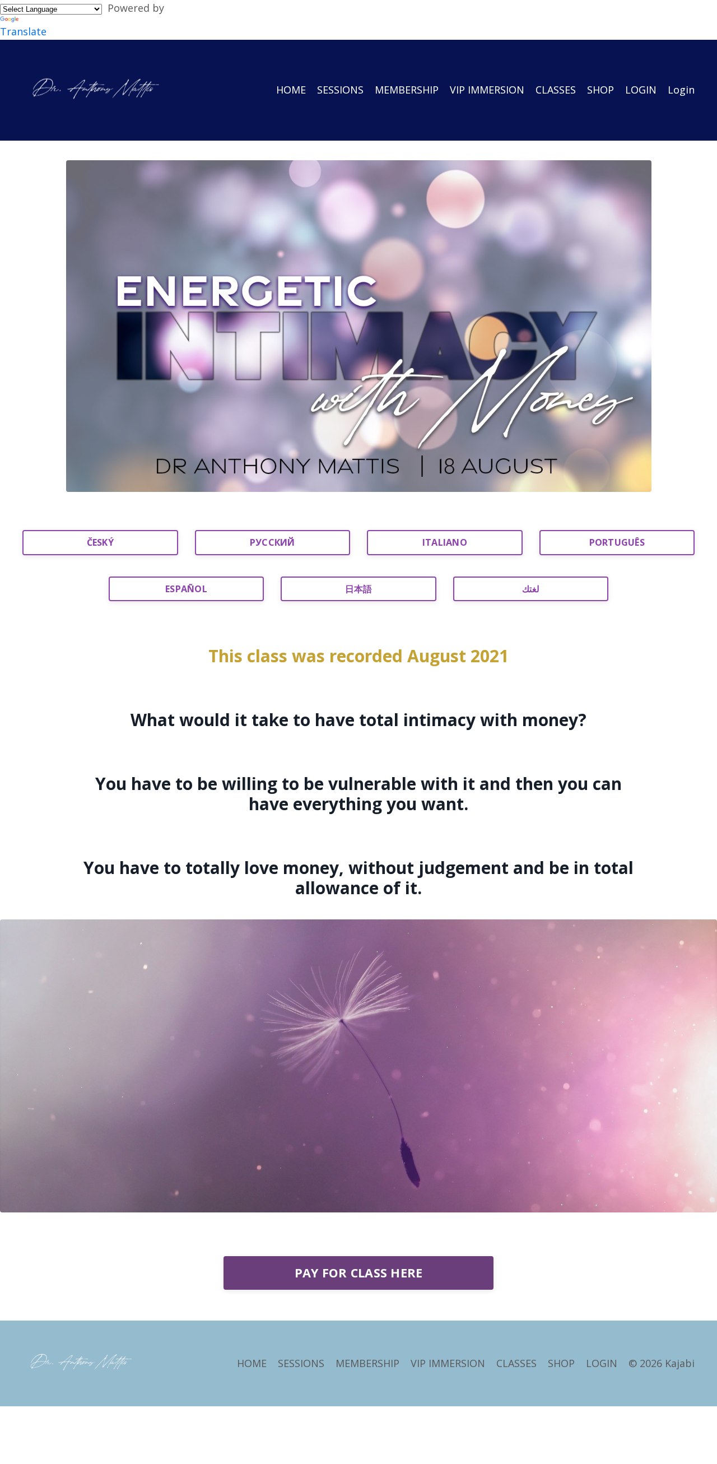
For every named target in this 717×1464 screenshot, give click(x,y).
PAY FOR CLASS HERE (359, 1273)
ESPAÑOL (186, 589)
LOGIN (641, 89)
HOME (291, 89)
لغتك (530, 589)
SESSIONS (340, 89)
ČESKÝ (100, 542)
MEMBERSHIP (407, 89)
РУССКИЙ (272, 542)
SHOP (600, 89)
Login (681, 89)
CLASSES (556, 89)
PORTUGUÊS (617, 542)
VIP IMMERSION (487, 89)
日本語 (359, 589)
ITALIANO (444, 542)
